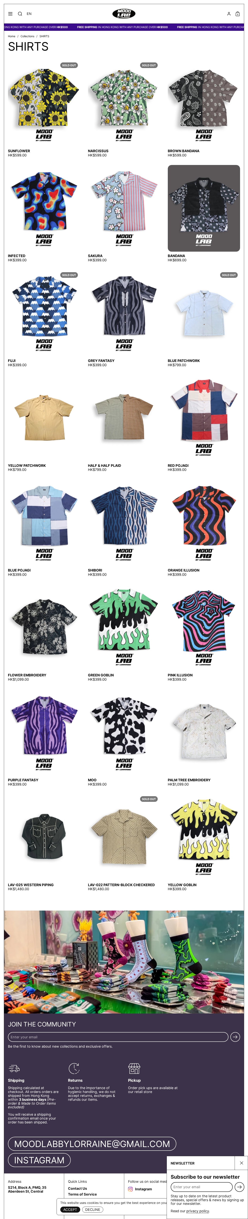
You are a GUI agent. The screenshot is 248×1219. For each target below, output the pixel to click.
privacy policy (197, 1211)
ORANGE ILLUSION (204, 528)
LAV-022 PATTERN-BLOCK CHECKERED (124, 842)
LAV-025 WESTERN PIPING (44, 842)
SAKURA (124, 213)
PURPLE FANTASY (44, 737)
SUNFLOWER (44, 108)
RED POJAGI (204, 423)
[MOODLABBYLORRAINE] (124, 14)
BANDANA (204, 213)
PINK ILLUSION (204, 632)
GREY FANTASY (124, 318)
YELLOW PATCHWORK (44, 423)
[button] (20, 13)
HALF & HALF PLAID (124, 423)
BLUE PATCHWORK (204, 318)
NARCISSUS (124, 108)
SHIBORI (124, 528)
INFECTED (44, 213)
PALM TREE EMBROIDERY (204, 737)
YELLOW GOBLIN (204, 842)
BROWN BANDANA (204, 108)
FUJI (44, 318)
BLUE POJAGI (44, 528)
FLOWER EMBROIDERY (44, 632)
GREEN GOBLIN (124, 632)
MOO (124, 737)
